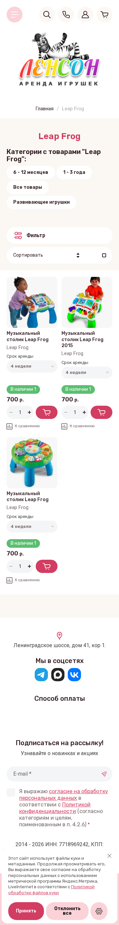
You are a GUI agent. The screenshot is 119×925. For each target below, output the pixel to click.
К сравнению (27, 426)
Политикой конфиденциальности (55, 807)
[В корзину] (47, 412)
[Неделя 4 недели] (32, 366)
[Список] (104, 255)
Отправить (104, 774)
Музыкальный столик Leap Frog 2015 (82, 339)
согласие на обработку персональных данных (63, 794)
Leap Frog (17, 347)
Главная (44, 109)
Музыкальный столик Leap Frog (28, 336)
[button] (14, 15)
